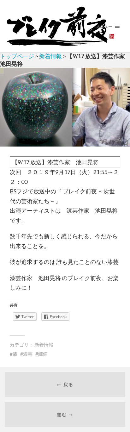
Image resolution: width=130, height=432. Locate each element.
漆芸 (27, 354)
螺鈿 (43, 354)
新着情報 (50, 56)
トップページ (17, 56)
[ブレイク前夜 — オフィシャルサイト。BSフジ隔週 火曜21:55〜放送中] (65, 26)
